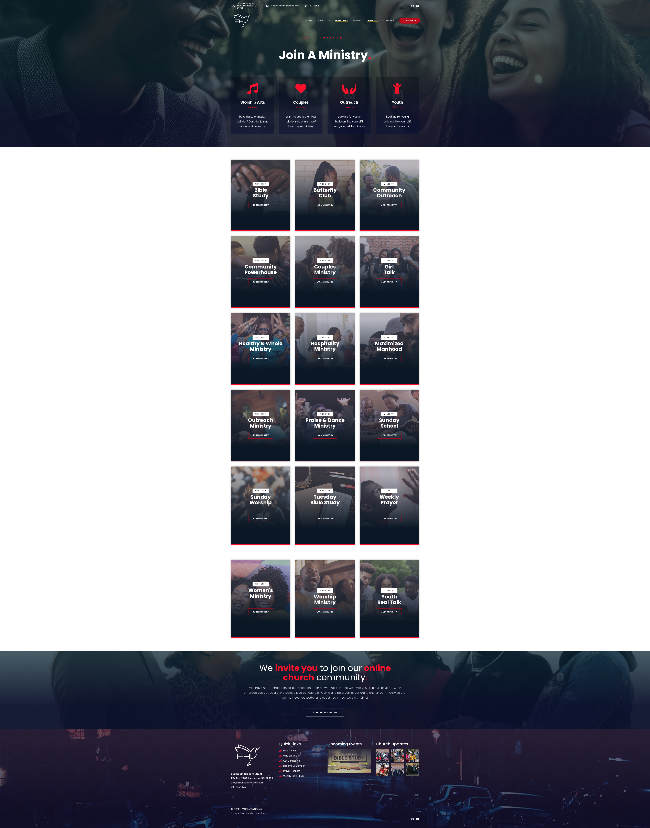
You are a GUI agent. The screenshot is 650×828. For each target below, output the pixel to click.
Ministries (341, 21)
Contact (388, 21)
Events (357, 21)
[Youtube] (417, 6)
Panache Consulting (255, 813)
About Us (324, 21)
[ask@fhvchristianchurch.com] (267, 6)
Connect (372, 21)
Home (309, 21)
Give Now (411, 20)
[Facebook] (412, 6)
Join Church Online (325, 713)
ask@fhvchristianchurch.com (285, 6)
